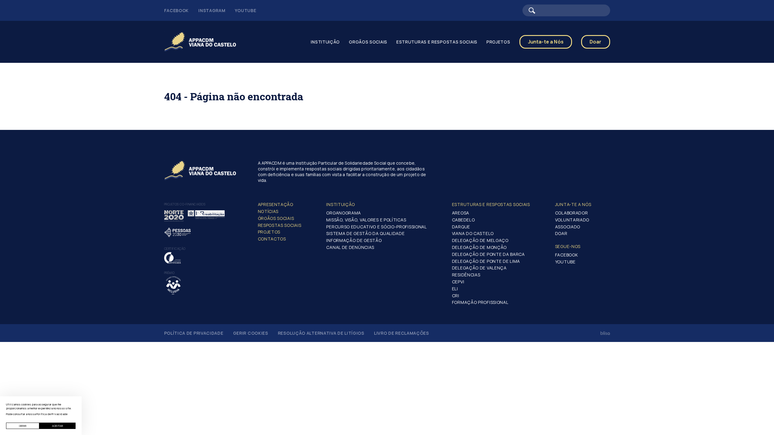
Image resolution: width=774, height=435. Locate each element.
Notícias (268, 211)
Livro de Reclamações (401, 333)
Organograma (343, 213)
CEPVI (458, 282)
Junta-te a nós (573, 204)
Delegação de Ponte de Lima (486, 261)
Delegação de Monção (479, 247)
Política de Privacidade (193, 333)
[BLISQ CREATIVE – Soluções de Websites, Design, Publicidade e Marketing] (605, 333)
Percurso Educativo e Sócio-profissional (376, 227)
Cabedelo (463, 220)
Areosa (460, 213)
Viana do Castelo (473, 233)
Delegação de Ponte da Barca (488, 254)
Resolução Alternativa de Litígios (321, 333)
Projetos (269, 232)
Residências (466, 275)
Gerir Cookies (250, 333)
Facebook (176, 10)
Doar (596, 41)
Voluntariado (572, 220)
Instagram (211, 10)
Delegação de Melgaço (480, 240)
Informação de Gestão (354, 240)
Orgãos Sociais (368, 42)
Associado (567, 227)
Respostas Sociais (279, 225)
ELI (455, 289)
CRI (455, 295)
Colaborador (571, 213)
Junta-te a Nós (546, 41)
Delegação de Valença (479, 268)
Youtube (245, 10)
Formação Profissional (480, 302)
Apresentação (275, 204)
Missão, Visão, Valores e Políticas (366, 220)
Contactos (272, 239)
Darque (461, 227)
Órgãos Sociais (276, 218)
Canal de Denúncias (350, 247)
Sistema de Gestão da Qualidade (365, 233)
